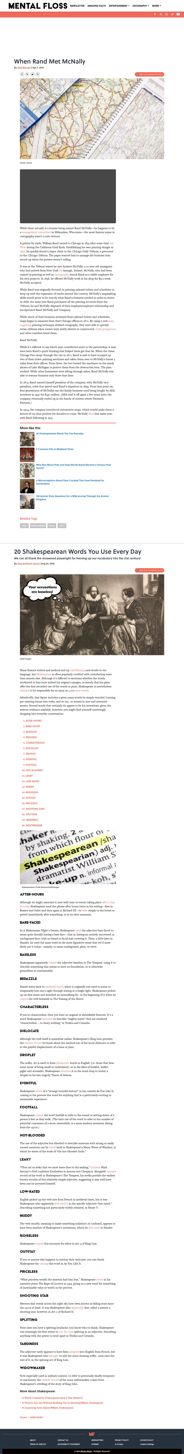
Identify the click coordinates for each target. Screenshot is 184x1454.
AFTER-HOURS (34, 720)
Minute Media (86, 1451)
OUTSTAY (31, 797)
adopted (74, 1352)
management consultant (36, 232)
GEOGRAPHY (140, 5)
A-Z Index (119, 1444)
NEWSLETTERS (97, 1440)
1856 (22, 251)
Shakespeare (44, 674)
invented (47, 1019)
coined (53, 963)
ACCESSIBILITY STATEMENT (69, 1444)
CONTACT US (63, 1440)
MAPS (24, 525)
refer (85, 910)
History (52, 525)
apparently (77, 1308)
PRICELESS (32, 803)
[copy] (38, 74)
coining (43, 1264)
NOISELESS (32, 792)
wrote (38, 1091)
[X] (161, 14)
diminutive (62, 1063)
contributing (77, 670)
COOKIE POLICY (146, 1440)
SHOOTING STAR (35, 808)
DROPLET (31, 753)
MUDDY (30, 786)
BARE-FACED (33, 726)
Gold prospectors (106, 329)
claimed (24, 690)
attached (66, 1071)
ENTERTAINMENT (118, 5)
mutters (95, 1167)
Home (23, 1417)
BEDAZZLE (31, 737)
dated (52, 1147)
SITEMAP (95, 1444)
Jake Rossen (24, 67)
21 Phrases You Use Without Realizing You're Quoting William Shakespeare (62, 1402)
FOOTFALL (32, 764)
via (60, 270)
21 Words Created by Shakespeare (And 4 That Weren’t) (52, 1397)
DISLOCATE (32, 748)
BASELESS (32, 731)
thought (53, 1356)
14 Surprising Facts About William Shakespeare (47, 1407)
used (78, 930)
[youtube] (178, 14)
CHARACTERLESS (35, 742)
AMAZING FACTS (96, 5)
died (91, 414)
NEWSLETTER (77, 5)
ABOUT (33, 1440)
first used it (61, 1204)
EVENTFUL (31, 759)
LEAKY (29, 775)
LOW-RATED (33, 781)
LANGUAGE (36, 1417)
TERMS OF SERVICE (38, 1444)
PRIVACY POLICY (122, 1440)
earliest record (33, 1043)
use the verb (66, 1332)
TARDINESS (32, 819)
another (111, 1171)
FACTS (61, 525)
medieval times (54, 987)
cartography (61, 274)
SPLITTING (32, 814)
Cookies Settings (147, 1444)
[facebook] (155, 14)
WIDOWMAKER (34, 825)
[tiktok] (172, 14)
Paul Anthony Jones (28, 563)
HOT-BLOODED (34, 770)
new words (81, 690)
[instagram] (166, 14)
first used (94, 1228)
